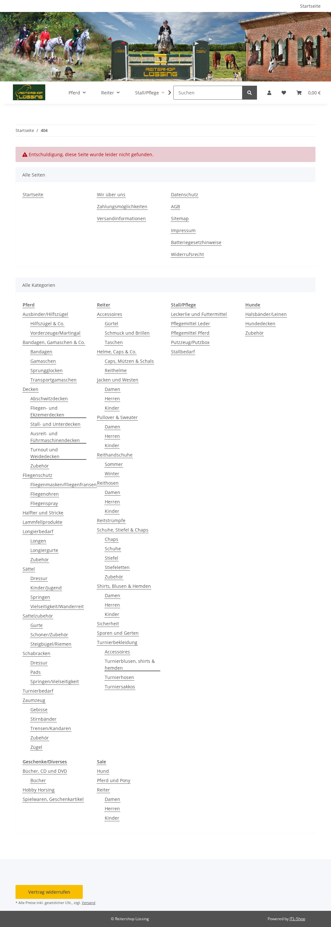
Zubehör (39, 466)
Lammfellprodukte (42, 522)
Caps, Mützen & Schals (129, 361)
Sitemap (180, 218)
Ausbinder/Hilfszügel (45, 314)
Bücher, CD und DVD (45, 771)
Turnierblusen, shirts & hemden (130, 664)
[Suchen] (249, 93)
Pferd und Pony (113, 780)
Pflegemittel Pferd (190, 333)
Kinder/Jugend (46, 588)
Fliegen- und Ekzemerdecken (47, 411)
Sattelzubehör (38, 616)
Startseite (310, 6)
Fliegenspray (44, 503)
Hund (103, 771)
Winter (112, 473)
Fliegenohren (44, 494)
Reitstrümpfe (111, 520)
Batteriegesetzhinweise (196, 242)
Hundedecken (260, 323)
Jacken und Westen (117, 380)
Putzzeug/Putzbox (190, 342)
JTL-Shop (297, 919)
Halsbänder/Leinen (266, 314)
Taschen (114, 342)
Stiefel (111, 558)
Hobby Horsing (39, 790)
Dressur (39, 578)
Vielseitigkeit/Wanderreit (57, 606)
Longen (38, 541)
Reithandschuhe (115, 455)
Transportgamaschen (53, 380)
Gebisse (39, 709)
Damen (112, 389)
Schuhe (113, 548)
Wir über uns (111, 194)
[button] (269, 92)
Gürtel (111, 323)
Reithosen (108, 483)
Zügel (36, 747)
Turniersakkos (120, 687)
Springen (40, 597)
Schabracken (36, 653)
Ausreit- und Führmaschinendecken (55, 436)
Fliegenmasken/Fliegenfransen (63, 484)
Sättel (29, 569)
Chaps (111, 539)
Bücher (38, 780)
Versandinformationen (121, 218)
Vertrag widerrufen (49, 892)
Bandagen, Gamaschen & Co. (54, 342)
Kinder (112, 408)
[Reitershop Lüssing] (29, 92)
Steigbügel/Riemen (50, 644)
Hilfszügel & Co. (47, 323)
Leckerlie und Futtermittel (199, 314)
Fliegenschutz (37, 475)
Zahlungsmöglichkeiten (122, 206)
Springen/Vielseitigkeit (54, 681)
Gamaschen (43, 361)
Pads (35, 672)
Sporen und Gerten (118, 633)
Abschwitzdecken (49, 398)
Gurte (36, 625)
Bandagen (41, 352)
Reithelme (116, 370)
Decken (30, 389)
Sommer (114, 464)
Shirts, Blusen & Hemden (124, 586)
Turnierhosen (119, 677)
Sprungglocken (46, 370)
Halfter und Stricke (43, 513)
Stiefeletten (117, 567)
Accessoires (109, 314)
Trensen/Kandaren (50, 728)
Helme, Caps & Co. (116, 352)
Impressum (183, 230)
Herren (112, 398)
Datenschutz (184, 194)
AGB (175, 206)
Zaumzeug (34, 700)
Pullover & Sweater (117, 417)
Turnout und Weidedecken (44, 453)
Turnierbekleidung (117, 642)
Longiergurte (44, 550)
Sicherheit (108, 623)
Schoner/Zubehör (49, 634)
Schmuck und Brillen (127, 333)
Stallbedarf (183, 352)
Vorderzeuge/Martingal (55, 333)
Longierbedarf (38, 531)
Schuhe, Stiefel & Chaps (122, 530)
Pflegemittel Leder (190, 323)
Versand (88, 902)
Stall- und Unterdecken (55, 424)
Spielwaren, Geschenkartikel (53, 799)
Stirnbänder (43, 719)
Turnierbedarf (38, 691)
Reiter (103, 790)
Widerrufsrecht (187, 254)
